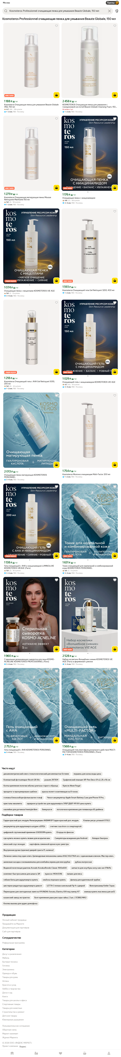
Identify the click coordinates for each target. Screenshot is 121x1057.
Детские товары (9, 1016)
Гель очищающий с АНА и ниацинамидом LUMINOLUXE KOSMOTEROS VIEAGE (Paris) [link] (29, 567)
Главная (12, 1053)
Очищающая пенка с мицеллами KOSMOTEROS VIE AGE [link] (29, 291)
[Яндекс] (22, 1046)
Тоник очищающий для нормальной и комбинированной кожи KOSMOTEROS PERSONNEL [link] (87, 567)
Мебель (5, 958)
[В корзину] (56, 95)
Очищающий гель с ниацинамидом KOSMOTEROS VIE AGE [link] (88, 382)
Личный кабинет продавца (14, 920)
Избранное (60, 1053)
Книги (5, 996)
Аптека (5, 981)
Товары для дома (10, 977)
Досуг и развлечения (11, 954)
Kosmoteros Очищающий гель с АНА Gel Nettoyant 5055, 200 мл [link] (29, 382)
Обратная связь (9, 1030)
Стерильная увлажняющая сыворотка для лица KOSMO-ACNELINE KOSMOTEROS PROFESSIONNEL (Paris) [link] (29, 660)
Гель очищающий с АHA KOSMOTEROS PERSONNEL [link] (27, 750)
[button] (117, 11)
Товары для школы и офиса (14, 1000)
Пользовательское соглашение (16, 1026)
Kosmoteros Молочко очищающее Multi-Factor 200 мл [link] (86, 474)
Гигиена (6, 966)
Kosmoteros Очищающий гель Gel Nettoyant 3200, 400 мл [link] (88, 290)
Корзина (85, 1053)
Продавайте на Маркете (13, 924)
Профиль (109, 1053)
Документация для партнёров (15, 928)
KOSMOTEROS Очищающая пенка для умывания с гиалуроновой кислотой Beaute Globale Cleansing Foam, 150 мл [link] (89, 106)
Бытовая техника (10, 962)
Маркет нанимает (10, 1034)
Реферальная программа (13, 943)
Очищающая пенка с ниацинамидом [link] (78, 198)
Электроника (8, 969)
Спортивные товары (11, 1004)
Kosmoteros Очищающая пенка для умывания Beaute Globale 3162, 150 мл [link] (31, 106)
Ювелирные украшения (13, 1020)
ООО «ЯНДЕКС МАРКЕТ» (21, 1043)
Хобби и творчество (11, 989)
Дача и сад (7, 993)
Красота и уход (9, 985)
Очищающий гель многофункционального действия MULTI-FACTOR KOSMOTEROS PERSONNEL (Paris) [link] (89, 751)
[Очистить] (109, 11)
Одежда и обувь (9, 973)
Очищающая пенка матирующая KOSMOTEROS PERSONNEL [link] (25, 476)
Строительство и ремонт (13, 1012)
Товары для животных (12, 1008)
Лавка (36, 1053)
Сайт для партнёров (11, 931)
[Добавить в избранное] (56, 26)
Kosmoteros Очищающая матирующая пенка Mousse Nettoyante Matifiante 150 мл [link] (27, 198)
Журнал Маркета (10, 1037)
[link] (36, 774)
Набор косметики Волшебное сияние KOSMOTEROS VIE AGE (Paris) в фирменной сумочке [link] (87, 660)
